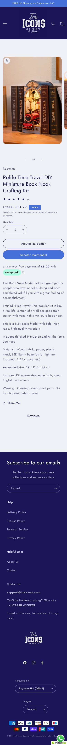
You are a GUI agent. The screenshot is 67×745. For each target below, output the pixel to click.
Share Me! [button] (14, 403)
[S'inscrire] (55, 488)
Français (31, 709)
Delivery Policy (16, 512)
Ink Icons (18, 736)
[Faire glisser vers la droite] (41, 159)
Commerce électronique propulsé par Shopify (41, 736)
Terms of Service (17, 529)
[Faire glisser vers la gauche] (25, 159)
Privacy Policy (16, 538)
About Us (13, 562)
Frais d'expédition (27, 212)
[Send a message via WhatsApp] (60, 738)
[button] (5, 23)
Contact (12, 570)
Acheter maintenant (33, 255)
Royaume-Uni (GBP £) (31, 688)
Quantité (8, 222)
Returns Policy (16, 521)
